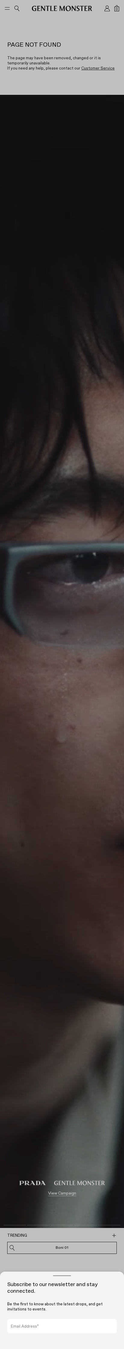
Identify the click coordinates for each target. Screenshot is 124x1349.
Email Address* (25, 1326)
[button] (62, 674)
